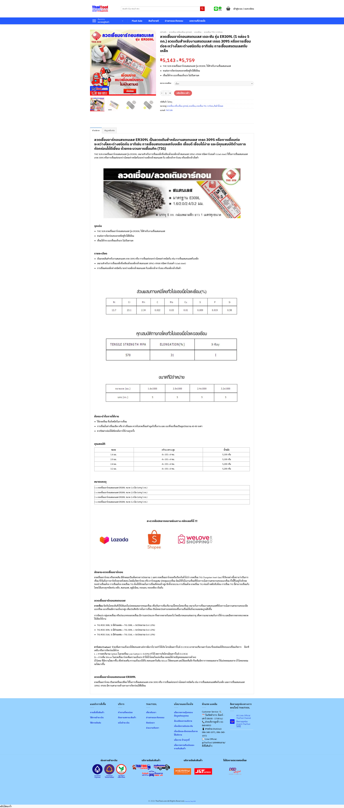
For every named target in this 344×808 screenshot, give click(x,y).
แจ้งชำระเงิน (123, 722)
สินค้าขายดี (153, 20)
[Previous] (94, 62)
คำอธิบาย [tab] (96, 130)
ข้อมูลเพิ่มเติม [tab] (109, 130)
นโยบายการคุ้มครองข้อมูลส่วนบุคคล (183, 714)
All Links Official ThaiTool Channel (243, 716)
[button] (228, 8)
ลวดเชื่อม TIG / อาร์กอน (213, 32)
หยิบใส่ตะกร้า (183, 93)
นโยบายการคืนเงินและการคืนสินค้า (184, 747)
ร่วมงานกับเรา (152, 727)
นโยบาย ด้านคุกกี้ (182, 739)
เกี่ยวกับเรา (151, 712)
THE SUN (169, 110)
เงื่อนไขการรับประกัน (183, 726)
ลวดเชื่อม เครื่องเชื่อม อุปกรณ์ (180, 32)
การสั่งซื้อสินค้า (97, 712)
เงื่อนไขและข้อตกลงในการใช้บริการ (186, 733)
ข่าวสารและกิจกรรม (174, 20)
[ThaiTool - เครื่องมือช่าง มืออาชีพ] (100, 8)
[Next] (151, 62)
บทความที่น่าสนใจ (197, 20)
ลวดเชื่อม (197, 32)
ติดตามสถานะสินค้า (127, 717)
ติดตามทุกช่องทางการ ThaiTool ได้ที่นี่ (243, 724)
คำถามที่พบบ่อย (125, 712)
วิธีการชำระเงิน (97, 717)
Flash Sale (137, 20)
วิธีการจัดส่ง (95, 722)
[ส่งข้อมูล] (202, 8)
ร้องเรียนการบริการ (183, 721)
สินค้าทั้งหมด (218, 106)
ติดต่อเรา (150, 722)
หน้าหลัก (163, 32)
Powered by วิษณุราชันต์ (190, 801)
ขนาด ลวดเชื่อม (165, 83)
